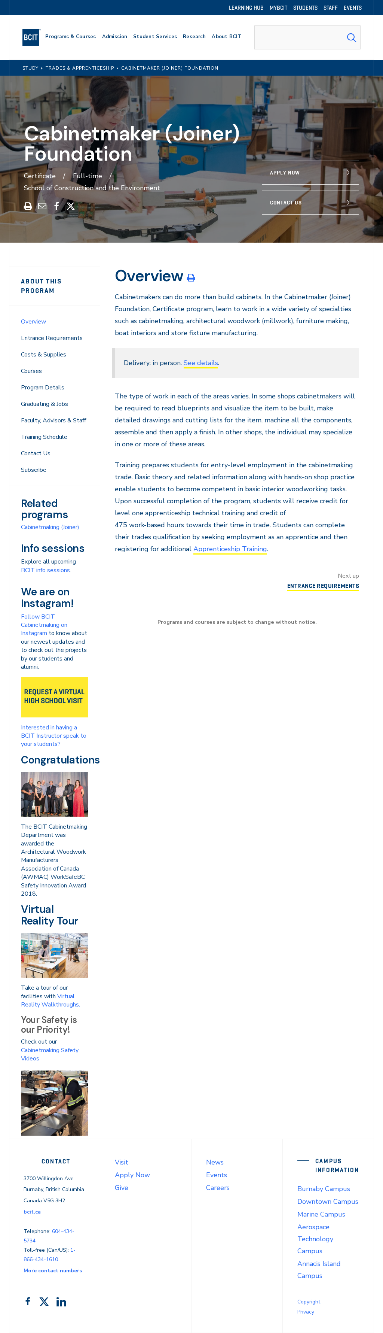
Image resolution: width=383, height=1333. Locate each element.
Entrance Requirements (52, 338)
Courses (31, 371)
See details (201, 362)
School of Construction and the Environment (92, 187)
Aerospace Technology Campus (315, 1239)
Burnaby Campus (323, 1188)
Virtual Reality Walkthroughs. (50, 1000)
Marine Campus (321, 1214)
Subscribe (33, 470)
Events (216, 1174)
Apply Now (285, 173)
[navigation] (34, 37)
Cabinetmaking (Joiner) (50, 527)
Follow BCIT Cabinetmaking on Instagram (44, 625)
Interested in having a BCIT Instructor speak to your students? (53, 736)
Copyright (308, 1301)
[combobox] (307, 37)
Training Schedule (44, 437)
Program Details (42, 387)
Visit (121, 1162)
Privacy (305, 1311)
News (215, 1162)
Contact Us (286, 203)
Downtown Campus (327, 1201)
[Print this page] (191, 277)
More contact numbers (53, 1270)
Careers (218, 1187)
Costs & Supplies (43, 354)
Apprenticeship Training (230, 548)
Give (121, 1187)
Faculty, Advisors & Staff (53, 420)
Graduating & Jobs (44, 404)
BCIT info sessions (45, 570)
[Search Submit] (352, 37)
